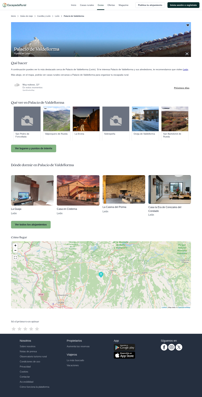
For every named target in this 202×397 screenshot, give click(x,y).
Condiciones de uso (30, 361)
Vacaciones (73, 365)
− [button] (15, 250)
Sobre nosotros (28, 346)
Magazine (123, 5)
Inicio (73, 5)
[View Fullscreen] (15, 257)
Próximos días (181, 88)
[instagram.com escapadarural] (171, 349)
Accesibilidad (26, 381)
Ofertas (111, 5)
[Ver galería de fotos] (187, 53)
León (57, 16)
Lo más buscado (75, 360)
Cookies (24, 371)
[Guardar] (187, 24)
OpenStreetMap (184, 307)
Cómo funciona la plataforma (34, 386)
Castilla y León (43, 16)
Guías (101, 5)
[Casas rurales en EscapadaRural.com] (14, 5)
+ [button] (15, 245)
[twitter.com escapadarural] (179, 349)
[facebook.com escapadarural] (164, 349)
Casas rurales (87, 5)
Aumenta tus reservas (78, 346)
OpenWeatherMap (28, 90)
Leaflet (164, 307)
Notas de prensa (28, 351)
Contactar (25, 376)
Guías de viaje (26, 16)
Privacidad (25, 366)
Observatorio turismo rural (33, 356)
